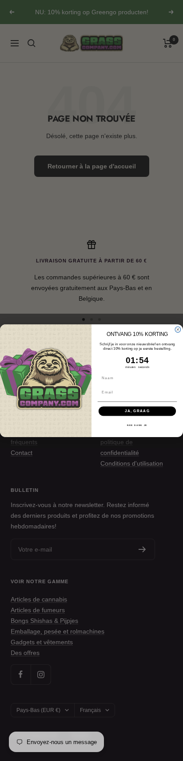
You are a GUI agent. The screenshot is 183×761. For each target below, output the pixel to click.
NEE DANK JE (137, 425)
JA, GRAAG (137, 411)
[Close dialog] (178, 329)
